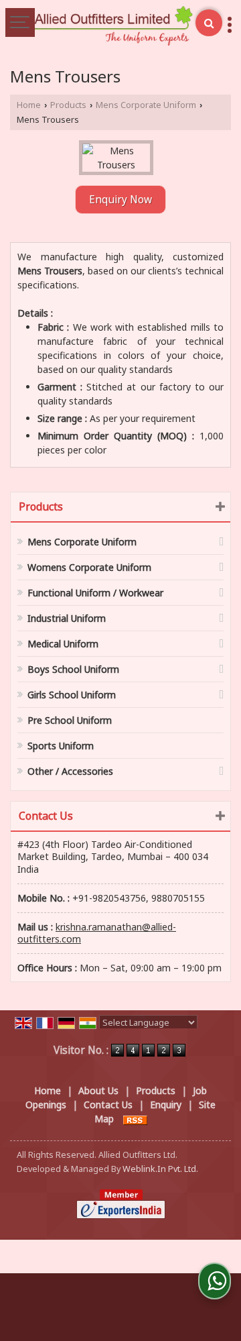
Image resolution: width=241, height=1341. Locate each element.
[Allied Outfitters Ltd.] (112, 27)
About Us (98, 1090)
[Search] (208, 22)
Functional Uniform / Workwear (95, 592)
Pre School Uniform (69, 720)
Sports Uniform (60, 745)
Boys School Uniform (73, 669)
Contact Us (108, 1104)
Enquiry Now (120, 200)
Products (68, 105)
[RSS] (135, 1118)
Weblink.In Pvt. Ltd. (160, 1169)
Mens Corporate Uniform (146, 105)
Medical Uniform (62, 643)
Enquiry (165, 1104)
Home (29, 105)
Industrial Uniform (66, 618)
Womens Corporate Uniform (89, 567)
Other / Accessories (70, 771)
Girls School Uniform (71, 694)
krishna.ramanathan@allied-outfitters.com (96, 932)
